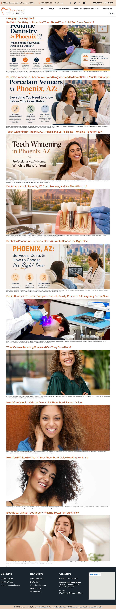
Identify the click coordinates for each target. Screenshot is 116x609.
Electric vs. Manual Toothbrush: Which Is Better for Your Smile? (42, 512)
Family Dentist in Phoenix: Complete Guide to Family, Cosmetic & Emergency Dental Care (57, 296)
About (51, 9)
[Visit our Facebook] (70, 3)
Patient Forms (35, 588)
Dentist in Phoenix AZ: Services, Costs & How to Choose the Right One (47, 241)
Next (8, 566)
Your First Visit (35, 592)
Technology (108, 9)
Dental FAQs (35, 582)
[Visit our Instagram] (79, 3)
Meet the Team (7, 582)
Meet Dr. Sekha (7, 579)
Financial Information (38, 585)
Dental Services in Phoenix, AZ (86, 9)
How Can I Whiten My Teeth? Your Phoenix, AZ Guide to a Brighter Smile (47, 457)
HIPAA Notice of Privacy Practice (77, 607)
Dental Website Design (44, 607)
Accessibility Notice (95, 607)
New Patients (64, 9)
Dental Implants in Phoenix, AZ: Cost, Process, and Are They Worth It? (46, 186)
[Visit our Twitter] (75, 3)
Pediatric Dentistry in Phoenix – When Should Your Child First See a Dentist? (50, 22)
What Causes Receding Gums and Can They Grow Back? (38, 347)
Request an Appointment (10, 585)
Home (42, 9)
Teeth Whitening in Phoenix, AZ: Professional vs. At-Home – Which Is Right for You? (54, 131)
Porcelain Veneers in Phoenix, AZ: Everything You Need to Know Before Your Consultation (57, 77)
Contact (111, 13)
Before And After (36, 579)
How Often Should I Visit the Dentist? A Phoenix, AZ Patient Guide (44, 402)
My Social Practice (60, 607)
